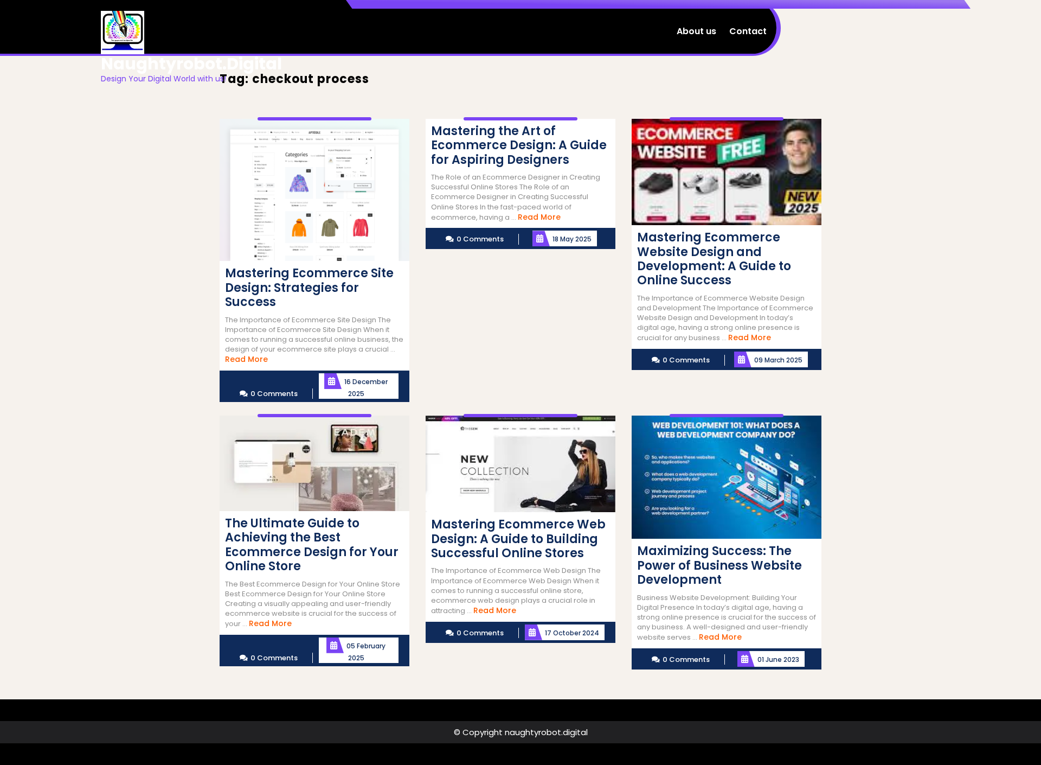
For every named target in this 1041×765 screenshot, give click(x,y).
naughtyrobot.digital (191, 63)
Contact (748, 31)
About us (696, 31)
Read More (246, 359)
